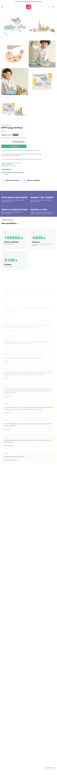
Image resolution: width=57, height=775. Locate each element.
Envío (10, 137)
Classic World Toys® (6, 125)
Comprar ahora (14, 146)
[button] (2, 6)
